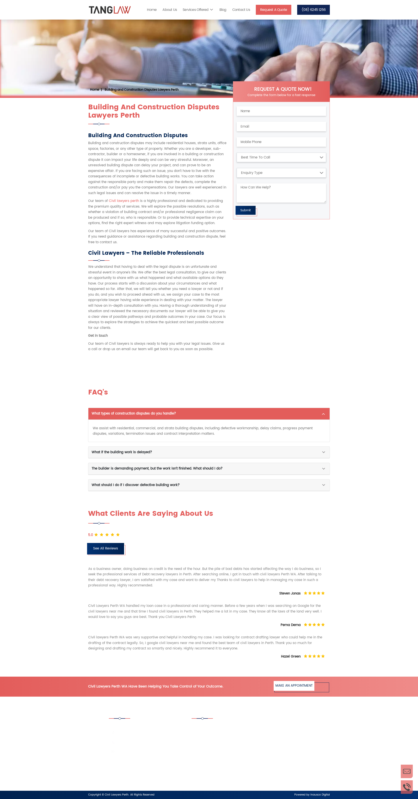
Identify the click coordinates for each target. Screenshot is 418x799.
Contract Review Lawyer (278, 739)
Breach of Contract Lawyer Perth (284, 727)
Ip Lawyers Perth (272, 762)
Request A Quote (273, 10)
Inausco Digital (320, 795)
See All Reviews (105, 548)
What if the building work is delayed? (122, 452)
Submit (245, 210)
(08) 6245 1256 (313, 10)
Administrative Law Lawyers (218, 727)
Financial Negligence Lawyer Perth (223, 762)
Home (152, 10)
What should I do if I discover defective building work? (136, 485)
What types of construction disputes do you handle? (134, 413)
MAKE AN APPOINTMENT (294, 685)
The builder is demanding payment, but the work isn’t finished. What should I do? (157, 468)
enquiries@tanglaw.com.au (137, 751)
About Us (169, 10)
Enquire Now (407, 771)
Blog (222, 10)
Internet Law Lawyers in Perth (219, 774)
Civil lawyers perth (124, 201)
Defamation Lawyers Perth (279, 750)
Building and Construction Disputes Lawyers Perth (142, 89)
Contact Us (241, 10)
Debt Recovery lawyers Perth (219, 750)
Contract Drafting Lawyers (217, 739)
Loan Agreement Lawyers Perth (283, 774)
